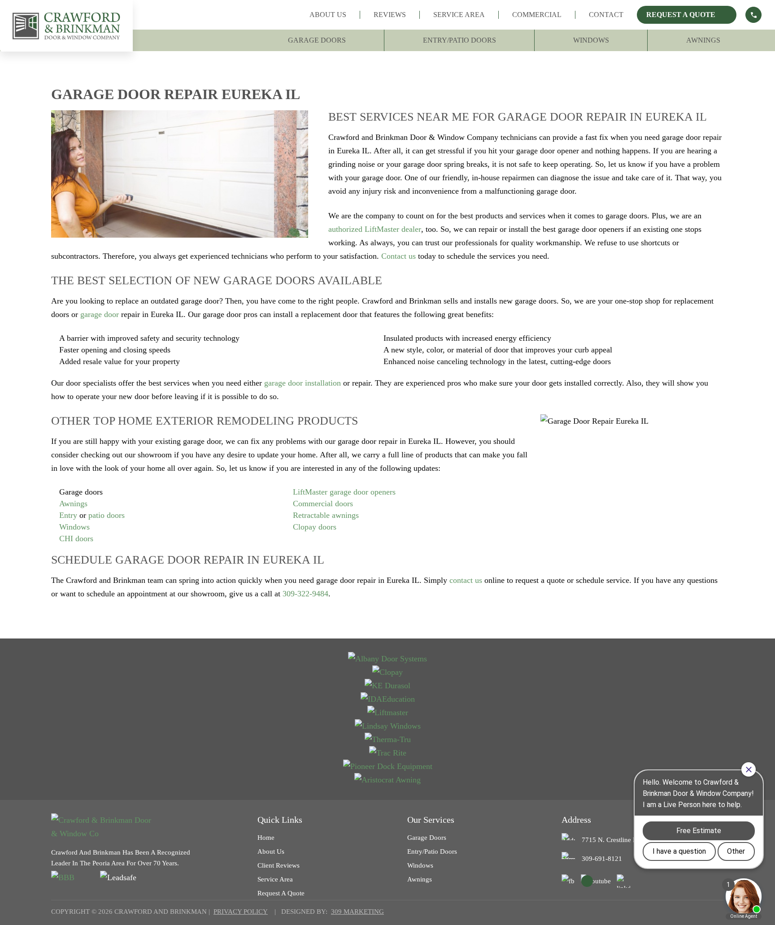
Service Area (459, 14)
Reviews (390, 14)
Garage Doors (317, 40)
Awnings (703, 40)
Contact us (398, 256)
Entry (68, 515)
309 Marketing (357, 911)
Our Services (430, 820)
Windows (591, 40)
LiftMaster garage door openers (344, 491)
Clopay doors (314, 526)
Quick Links (279, 820)
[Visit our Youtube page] (596, 881)
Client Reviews (278, 865)
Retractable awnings (326, 515)
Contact (606, 14)
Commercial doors (323, 503)
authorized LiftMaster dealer (374, 229)
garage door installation (302, 382)
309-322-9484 (305, 593)
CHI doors (76, 538)
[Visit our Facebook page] (568, 881)
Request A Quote (680, 14)
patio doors (106, 515)
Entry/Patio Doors (459, 40)
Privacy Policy (240, 911)
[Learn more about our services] (753, 15)
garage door (99, 314)
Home (265, 837)
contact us (465, 580)
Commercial (537, 14)
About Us (327, 14)
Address (576, 820)
